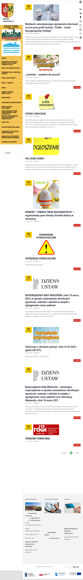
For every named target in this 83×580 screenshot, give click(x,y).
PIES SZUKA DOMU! (34, 158)
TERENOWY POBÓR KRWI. (38, 438)
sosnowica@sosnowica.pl (33, 525)
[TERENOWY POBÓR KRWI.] (46, 429)
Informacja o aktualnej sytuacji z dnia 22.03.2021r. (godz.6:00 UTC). (51, 348)
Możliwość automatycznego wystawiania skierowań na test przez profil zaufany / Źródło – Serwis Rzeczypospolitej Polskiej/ (51, 27)
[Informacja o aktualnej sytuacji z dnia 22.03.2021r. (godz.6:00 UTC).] (46, 335)
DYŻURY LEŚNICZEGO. (35, 113)
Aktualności (36, 33)
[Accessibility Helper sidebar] (80, 2)
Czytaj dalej (77, 48)
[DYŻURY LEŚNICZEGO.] (46, 102)
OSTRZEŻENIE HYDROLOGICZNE (40, 258)
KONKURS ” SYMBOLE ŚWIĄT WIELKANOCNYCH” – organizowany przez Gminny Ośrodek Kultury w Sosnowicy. (49, 215)
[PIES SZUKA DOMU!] (46, 146)
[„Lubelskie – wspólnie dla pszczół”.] (46, 63)
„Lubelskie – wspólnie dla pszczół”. (43, 74)
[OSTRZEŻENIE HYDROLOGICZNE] (46, 243)
